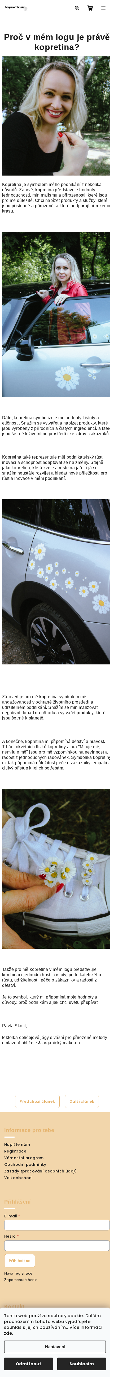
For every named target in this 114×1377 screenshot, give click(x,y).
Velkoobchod (18, 1177)
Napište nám (17, 1144)
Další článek (81, 1101)
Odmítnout (28, 1364)
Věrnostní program (24, 1157)
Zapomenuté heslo (20, 1280)
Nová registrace (18, 1273)
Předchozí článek (37, 1101)
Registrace (15, 1151)
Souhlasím (81, 1364)
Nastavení (55, 1347)
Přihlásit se (19, 1260)
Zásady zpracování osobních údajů (40, 1171)
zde (8, 1333)
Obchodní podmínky (25, 1164)
